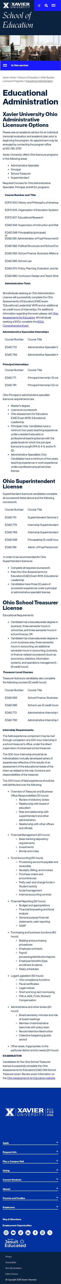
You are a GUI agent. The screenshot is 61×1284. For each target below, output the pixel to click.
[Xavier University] (30, 1111)
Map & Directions (12, 1219)
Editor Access (11, 1274)
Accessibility (10, 1262)
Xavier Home (9, 77)
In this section (19, 65)
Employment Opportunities (17, 1225)
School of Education (18, 20)
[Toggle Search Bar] (46, 5)
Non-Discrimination (13, 1268)
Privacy (8, 1257)
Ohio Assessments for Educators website (31, 1078)
